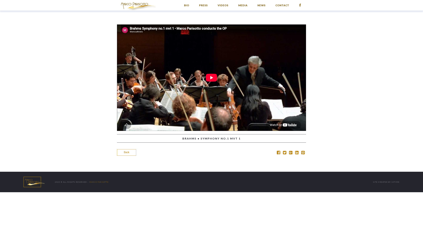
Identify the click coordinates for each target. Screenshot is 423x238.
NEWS (261, 5)
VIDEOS (223, 5)
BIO (186, 5)
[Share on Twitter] (285, 153)
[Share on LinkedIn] (297, 153)
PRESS (203, 5)
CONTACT (282, 5)
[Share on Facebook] (278, 153)
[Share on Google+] (291, 153)
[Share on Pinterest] (303, 153)
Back (126, 152)
